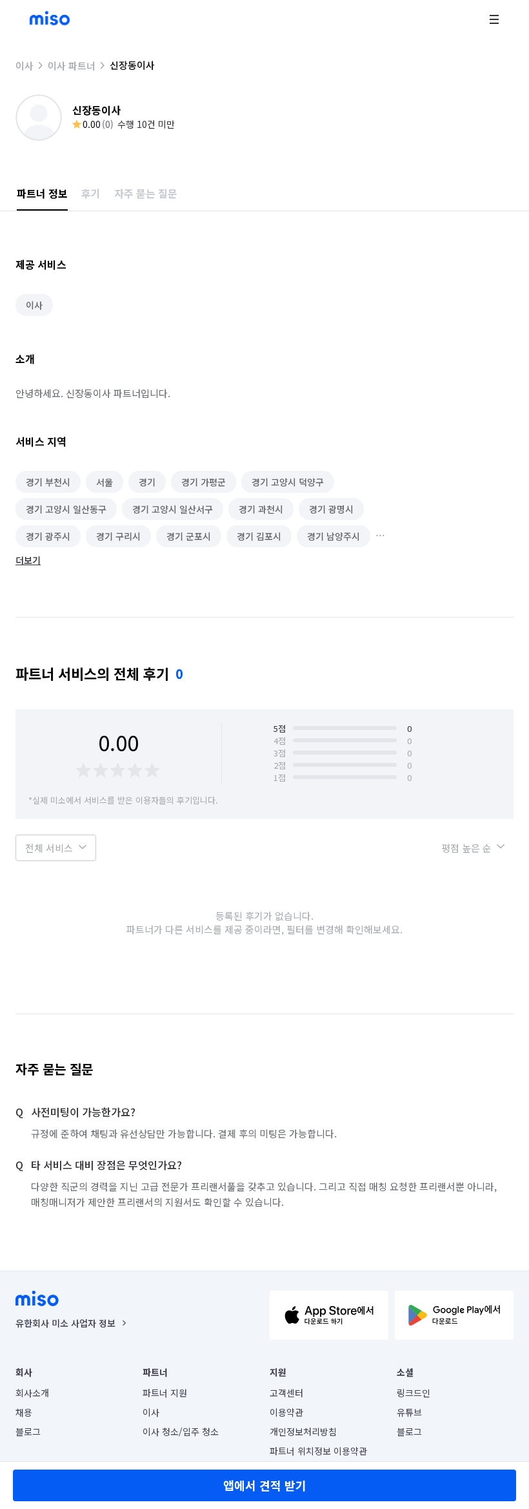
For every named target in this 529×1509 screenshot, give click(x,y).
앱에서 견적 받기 (264, 1485)
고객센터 (286, 1392)
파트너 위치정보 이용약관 (318, 1450)
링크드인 (413, 1392)
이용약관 (286, 1412)
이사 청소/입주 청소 (181, 1431)
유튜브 (409, 1412)
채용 (23, 1412)
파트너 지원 (165, 1392)
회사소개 (32, 1392)
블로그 (28, 1431)
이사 (24, 65)
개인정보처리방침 (303, 1431)
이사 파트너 (71, 65)
